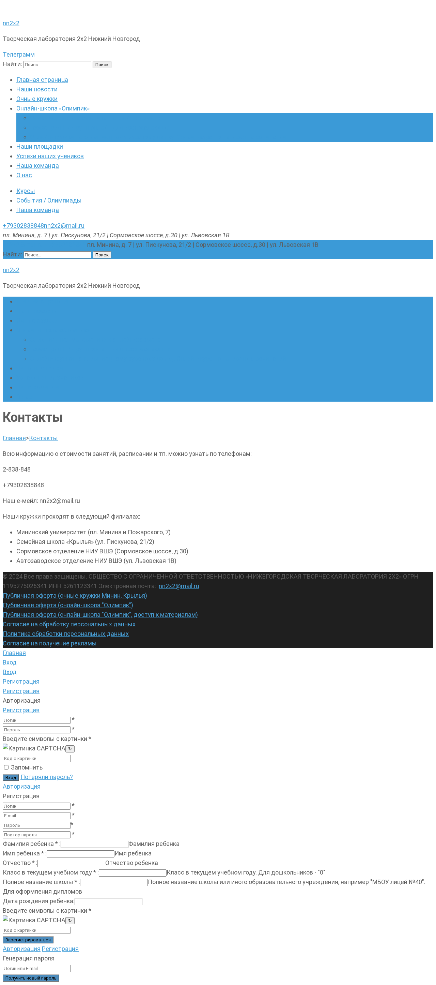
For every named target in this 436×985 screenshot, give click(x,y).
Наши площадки (39, 146)
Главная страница (42, 79)
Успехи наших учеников (50, 156)
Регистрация (21, 710)
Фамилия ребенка (32, 843)
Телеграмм (19, 54)
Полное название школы (41, 881)
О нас (24, 175)
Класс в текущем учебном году (51, 872)
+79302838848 (23, 225)
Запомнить (27, 767)
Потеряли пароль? (46, 776)
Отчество (20, 862)
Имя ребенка (25, 853)
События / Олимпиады (49, 200)
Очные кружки (37, 98)
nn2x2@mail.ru (64, 225)
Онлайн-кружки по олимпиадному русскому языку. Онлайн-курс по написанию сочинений (158, 136)
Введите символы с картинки (47, 738)
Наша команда (37, 165)
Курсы (25, 190)
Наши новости (37, 89)
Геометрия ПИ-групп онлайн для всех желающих (100, 127)
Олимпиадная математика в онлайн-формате (95, 117)
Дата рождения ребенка (39, 901)
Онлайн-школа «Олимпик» (53, 108)
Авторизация (22, 786)
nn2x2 (11, 23)
